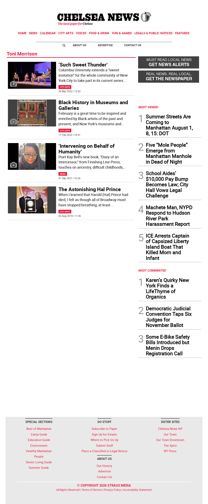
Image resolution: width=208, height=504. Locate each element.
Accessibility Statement (137, 490)
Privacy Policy (112, 490)
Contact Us (132, 45)
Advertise (105, 45)
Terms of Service (91, 490)
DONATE (191, 4)
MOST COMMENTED (152, 270)
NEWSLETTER (168, 4)
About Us (79, 45)
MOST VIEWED (148, 107)
